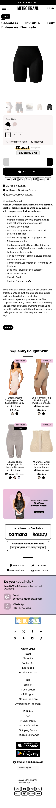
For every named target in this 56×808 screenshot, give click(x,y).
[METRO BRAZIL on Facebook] (32, 632)
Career (28, 684)
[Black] (8, 124)
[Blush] (14, 477)
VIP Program (28, 694)
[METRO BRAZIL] (28, 8)
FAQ (28, 716)
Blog (28, 653)
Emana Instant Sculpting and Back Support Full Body (15, 400)
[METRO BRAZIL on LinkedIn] (15, 632)
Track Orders (28, 689)
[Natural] (12, 413)
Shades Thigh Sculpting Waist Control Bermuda (15, 464)
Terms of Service (28, 725)
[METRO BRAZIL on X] (23, 632)
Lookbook (28, 667)
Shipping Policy (28, 730)
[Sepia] (14, 124)
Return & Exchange (28, 735)
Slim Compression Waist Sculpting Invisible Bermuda (41, 400)
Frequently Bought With (27, 351)
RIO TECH (33, 783)
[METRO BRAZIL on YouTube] (41, 632)
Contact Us (28, 663)
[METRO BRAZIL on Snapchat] (23, 638)
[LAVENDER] (19, 477)
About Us (28, 658)
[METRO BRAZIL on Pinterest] (15, 638)
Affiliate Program (28, 699)
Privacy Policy (28, 720)
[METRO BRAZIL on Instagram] (32, 638)
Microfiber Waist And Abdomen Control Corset (41, 464)
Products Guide (28, 672)
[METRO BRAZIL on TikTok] (41, 638)
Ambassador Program (28, 703)
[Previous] (7, 108)
